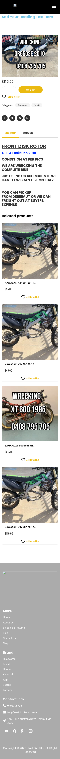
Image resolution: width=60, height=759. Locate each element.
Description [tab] (10, 133)
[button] (54, 7)
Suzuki (36, 105)
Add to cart (30, 90)
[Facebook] (14, 731)
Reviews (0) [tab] (28, 133)
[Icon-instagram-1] (30, 731)
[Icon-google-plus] (22, 731)
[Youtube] (6, 731)
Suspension (22, 105)
